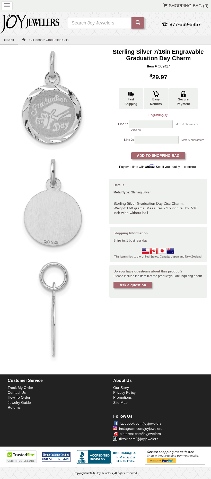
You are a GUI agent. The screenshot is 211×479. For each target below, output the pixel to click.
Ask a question (133, 285)
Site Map (120, 402)
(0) (188, 5)
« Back (9, 40)
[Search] (138, 23)
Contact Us (17, 392)
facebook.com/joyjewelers (141, 423)
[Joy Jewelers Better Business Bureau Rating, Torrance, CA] (108, 457)
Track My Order (20, 388)
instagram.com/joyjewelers (140, 428)
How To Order (19, 397)
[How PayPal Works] (175, 457)
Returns (14, 407)
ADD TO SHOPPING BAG (158, 155)
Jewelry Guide (19, 402)
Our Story (121, 388)
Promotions (122, 397)
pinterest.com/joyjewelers (140, 434)
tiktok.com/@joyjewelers (138, 439)
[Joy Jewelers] (29, 23)
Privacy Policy (124, 392)
